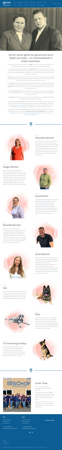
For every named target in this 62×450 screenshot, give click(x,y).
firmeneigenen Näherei (23, 105)
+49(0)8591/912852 (28, 426)
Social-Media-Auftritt (49, 271)
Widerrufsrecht (40, 447)
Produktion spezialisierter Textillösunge (31, 113)
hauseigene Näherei (42, 203)
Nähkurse (37, 213)
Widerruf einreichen (49, 420)
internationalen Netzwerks (31, 114)
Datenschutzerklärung (17, 447)
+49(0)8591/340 (8, 426)
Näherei (51, 403)
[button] (20, 2)
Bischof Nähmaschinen (9, 447)
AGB (36, 447)
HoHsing (29, 88)
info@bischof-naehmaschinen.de (10, 428)
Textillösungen (38, 206)
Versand (45, 447)
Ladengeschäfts (23, 106)
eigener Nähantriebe (13, 113)
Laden (40, 208)
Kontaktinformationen (30, 447)
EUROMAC (22, 99)
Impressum (24, 447)
